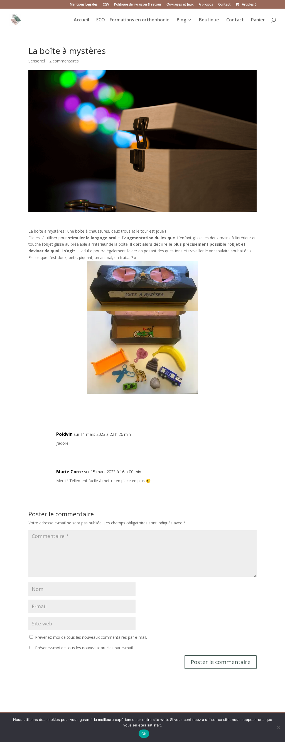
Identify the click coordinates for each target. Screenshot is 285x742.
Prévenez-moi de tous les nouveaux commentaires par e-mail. (91, 637)
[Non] (278, 727)
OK (144, 733)
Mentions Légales (84, 5)
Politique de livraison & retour (137, 5)
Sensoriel (36, 61)
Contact (224, 5)
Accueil (81, 20)
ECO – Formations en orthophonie (132, 20)
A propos (206, 5)
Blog (181, 20)
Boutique (209, 20)
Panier (258, 20)
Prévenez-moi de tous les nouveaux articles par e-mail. (84, 647)
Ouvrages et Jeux (180, 5)
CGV (106, 5)
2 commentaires (64, 61)
